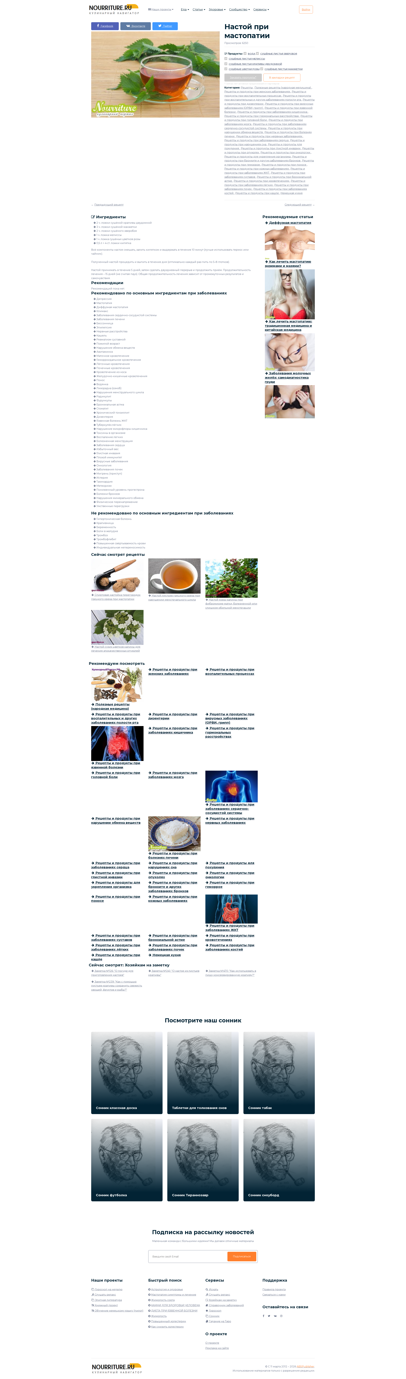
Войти (306, 9)
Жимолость (159, 1316)
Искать (213, 1289)
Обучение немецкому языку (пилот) (118, 1310)
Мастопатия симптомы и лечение (173, 1294)
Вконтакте (137, 26)
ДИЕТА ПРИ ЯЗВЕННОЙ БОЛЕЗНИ (174, 1310)
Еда (184, 9)
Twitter (167, 26)
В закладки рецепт (282, 77)
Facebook (106, 26)
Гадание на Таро (219, 1321)
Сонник (214, 1316)
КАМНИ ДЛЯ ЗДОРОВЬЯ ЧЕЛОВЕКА (175, 1305)
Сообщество (238, 9)
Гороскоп (214, 1310)
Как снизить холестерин (167, 1326)
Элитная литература (108, 1300)
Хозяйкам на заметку (222, 1300)
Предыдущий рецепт (109, 204)
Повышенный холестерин (168, 1321)
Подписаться (242, 1256)
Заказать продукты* (243, 77)
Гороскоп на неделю (108, 1289)
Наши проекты (161, 9)
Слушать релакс (105, 1294)
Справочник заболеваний (226, 1305)
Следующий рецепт (298, 204)
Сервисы (260, 9)
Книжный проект (106, 1305)
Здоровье (216, 9)
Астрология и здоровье (167, 1289)
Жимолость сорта (163, 1300)
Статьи (198, 9)
